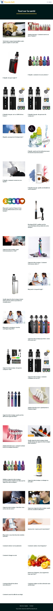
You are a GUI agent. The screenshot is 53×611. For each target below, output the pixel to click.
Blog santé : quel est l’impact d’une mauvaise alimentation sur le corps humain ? (12, 209)
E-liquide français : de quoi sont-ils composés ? (37, 115)
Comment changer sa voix (10, 555)
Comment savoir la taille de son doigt (13, 594)
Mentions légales (24, 606)
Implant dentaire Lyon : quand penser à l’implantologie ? (38, 408)
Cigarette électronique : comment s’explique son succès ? (37, 377)
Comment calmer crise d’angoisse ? (37, 546)
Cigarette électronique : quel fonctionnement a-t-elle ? (10, 250)
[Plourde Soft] (2, 2)
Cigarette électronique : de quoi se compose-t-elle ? (12, 368)
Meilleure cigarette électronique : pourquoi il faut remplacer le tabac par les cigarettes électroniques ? (14, 481)
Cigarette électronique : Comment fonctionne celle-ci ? (37, 263)
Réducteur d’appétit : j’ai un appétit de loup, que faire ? (38, 573)
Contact (31, 606)
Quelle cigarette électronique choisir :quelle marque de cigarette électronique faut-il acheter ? (39, 442)
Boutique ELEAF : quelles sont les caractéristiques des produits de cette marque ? (38, 226)
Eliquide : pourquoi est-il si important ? (13, 137)
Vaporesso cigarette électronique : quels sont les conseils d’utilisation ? (39, 508)
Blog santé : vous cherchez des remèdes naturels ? (13, 535)
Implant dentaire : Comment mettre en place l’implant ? (38, 35)
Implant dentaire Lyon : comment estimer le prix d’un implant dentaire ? (14, 446)
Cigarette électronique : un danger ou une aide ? (38, 481)
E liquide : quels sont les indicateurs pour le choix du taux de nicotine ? (39, 151)
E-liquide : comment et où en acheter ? (38, 74)
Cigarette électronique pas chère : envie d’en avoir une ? (39, 339)
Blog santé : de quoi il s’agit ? (35, 289)
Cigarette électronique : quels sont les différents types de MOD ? (13, 415)
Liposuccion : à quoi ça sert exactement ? (39, 529)
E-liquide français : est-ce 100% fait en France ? (13, 115)
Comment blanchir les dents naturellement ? (10, 584)
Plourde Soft (9, 2)
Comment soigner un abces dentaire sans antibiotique (39, 584)
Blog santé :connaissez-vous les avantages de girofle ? (11, 328)
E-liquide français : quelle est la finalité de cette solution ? (39, 188)
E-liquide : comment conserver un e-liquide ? (12, 181)
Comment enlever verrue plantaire (12, 546)
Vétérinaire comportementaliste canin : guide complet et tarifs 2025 (13, 41)
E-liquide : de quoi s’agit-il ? (10, 78)
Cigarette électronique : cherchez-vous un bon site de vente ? (13, 508)
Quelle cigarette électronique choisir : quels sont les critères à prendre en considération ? (13, 300)
